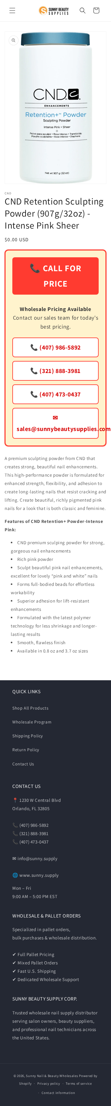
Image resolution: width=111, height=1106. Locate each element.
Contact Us (23, 764)
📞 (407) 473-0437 (55, 394)
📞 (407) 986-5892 (55, 347)
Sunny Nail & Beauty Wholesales (52, 1076)
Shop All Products (30, 708)
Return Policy (25, 749)
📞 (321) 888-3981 (55, 371)
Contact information (58, 1093)
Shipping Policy (27, 736)
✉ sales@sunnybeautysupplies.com (58, 423)
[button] (12, 10)
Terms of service (79, 1083)
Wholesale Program (31, 722)
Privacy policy (48, 1083)
